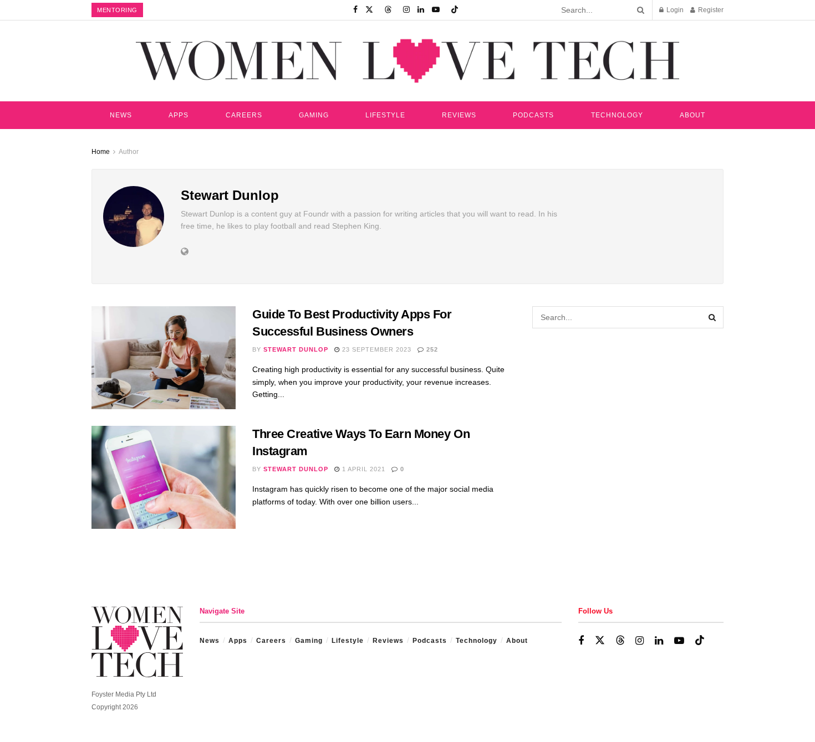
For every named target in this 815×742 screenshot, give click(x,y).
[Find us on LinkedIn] (420, 10)
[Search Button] (638, 10)
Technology (617, 115)
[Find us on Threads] (388, 10)
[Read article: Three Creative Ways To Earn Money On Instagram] (163, 477)
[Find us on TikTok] (454, 10)
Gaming (314, 115)
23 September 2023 (375, 349)
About (692, 115)
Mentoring (117, 10)
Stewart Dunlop (295, 349)
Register (710, 10)
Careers (244, 115)
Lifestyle (385, 115)
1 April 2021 (362, 469)
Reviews (459, 115)
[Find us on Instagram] (406, 10)
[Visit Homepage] (407, 60)
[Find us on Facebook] (355, 10)
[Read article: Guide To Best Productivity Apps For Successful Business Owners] (163, 357)
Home (100, 152)
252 (431, 349)
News (121, 115)
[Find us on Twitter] (369, 10)
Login (674, 10)
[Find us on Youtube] (436, 10)
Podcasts (533, 115)
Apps (179, 115)
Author (129, 152)
